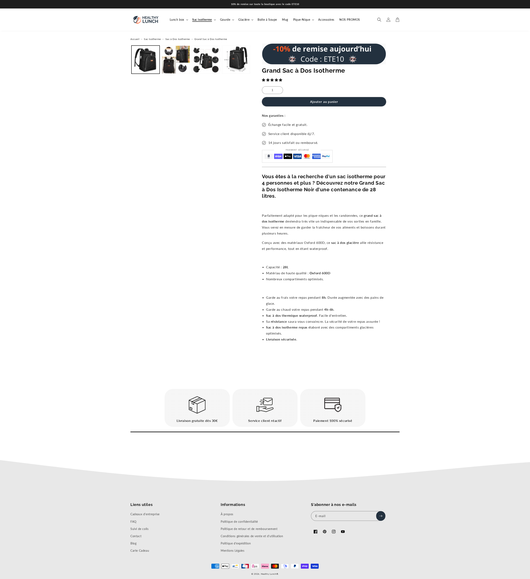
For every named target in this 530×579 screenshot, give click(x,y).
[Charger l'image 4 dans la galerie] (236, 60)
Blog (133, 543)
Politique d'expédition (236, 543)
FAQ (133, 521)
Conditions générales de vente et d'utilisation (252, 536)
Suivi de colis (139, 529)
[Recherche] (379, 19)
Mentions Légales (233, 550)
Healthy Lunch (268, 574)
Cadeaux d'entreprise (145, 514)
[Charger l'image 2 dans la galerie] (176, 60)
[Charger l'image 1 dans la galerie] (145, 60)
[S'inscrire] (380, 516)
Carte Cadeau (139, 550)
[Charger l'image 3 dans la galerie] (206, 60)
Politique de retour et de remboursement (249, 529)
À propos (227, 514)
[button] (272, 80)
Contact (135, 536)
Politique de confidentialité (239, 521)
